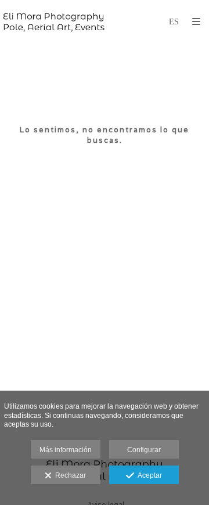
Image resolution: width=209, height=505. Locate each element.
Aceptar (148, 475)
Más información (65, 450)
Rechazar (69, 475)
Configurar (144, 450)
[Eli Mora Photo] (54, 22)
